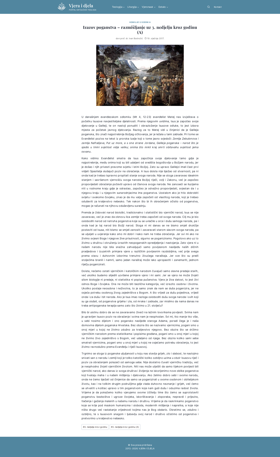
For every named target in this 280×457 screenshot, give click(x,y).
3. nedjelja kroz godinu (95, 427)
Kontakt (218, 7)
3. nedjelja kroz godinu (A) (125, 427)
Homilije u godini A (140, 22)
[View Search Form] (208, 7)
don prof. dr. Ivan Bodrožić (129, 38)
